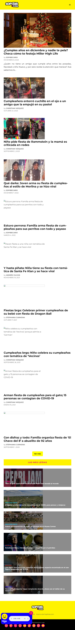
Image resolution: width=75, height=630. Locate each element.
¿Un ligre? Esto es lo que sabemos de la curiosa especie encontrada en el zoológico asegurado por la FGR (37, 568)
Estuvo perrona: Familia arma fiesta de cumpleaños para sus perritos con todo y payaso (35, 227)
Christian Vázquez (15, 108)
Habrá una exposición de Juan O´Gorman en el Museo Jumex (30, 526)
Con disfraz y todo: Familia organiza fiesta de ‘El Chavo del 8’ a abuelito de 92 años (37, 439)
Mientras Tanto (11, 503)
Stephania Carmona (15, 317)
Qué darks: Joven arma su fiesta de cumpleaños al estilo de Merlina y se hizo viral (36, 185)
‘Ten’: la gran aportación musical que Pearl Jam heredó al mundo (32, 484)
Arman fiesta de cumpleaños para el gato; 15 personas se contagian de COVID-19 (35, 396)
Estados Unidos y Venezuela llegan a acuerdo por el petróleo (30, 548)
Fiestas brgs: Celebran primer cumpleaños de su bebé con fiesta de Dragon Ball (36, 312)
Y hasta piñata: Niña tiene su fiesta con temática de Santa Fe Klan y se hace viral (36, 269)
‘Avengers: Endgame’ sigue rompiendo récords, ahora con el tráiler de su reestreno (35, 590)
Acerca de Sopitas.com (45, 614)
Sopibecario (12, 57)
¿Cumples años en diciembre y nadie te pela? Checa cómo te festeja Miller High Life (36, 52)
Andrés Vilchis (13, 275)
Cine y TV (8, 587)
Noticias (8, 545)
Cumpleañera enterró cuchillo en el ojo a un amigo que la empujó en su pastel (35, 102)
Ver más (37, 454)
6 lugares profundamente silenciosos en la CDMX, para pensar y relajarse (35, 505)
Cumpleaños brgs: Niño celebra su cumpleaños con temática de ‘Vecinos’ (37, 354)
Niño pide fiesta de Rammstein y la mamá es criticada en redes (35, 143)
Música (7, 481)
